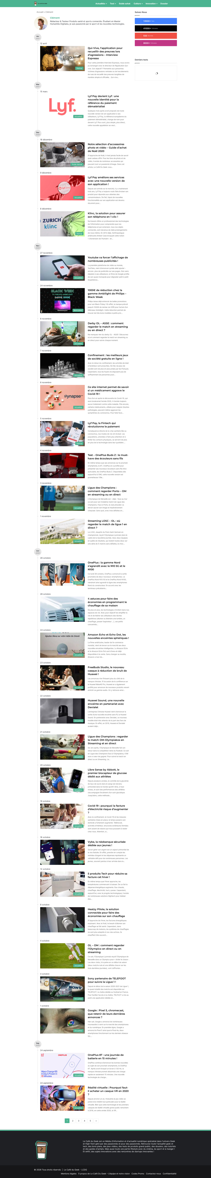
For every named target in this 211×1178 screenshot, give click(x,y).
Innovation (151, 3)
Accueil (39, 12)
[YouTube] (93, 1156)
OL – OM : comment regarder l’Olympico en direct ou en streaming (106, 949)
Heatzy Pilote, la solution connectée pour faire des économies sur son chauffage (106, 913)
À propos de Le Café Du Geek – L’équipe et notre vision (104, 1173)
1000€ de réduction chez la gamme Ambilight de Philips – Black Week (107, 293)
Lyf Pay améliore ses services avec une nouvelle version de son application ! (106, 181)
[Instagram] (96, 1156)
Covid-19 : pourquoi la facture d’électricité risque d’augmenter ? (108, 809)
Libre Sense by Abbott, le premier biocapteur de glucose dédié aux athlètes (107, 773)
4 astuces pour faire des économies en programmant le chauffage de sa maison (107, 602)
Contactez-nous (153, 1173)
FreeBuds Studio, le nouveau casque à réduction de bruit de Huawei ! (107, 671)
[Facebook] (84, 1156)
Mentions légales (68, 1173)
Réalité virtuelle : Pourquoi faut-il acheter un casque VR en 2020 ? (108, 1091)
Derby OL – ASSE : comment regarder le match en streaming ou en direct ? (108, 327)
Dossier (164, 3)
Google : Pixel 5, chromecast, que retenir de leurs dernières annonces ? (106, 1014)
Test (112, 3)
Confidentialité (169, 1173)
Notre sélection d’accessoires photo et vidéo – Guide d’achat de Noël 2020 (107, 148)
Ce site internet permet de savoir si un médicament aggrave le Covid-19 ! (108, 390)
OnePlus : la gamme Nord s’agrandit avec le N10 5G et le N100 (106, 566)
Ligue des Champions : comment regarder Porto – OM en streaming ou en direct (107, 491)
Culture (137, 3)
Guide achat (124, 3)
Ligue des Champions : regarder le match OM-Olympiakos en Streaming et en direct (108, 740)
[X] (87, 1156)
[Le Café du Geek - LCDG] (40, 3)
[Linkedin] (90, 1156)
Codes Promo (138, 1173)
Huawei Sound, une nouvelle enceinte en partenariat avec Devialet (106, 704)
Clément (55, 18)
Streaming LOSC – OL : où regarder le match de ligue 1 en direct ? (107, 524)
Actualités (100, 3)
